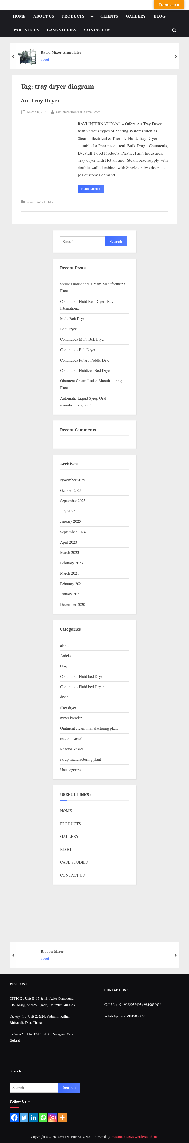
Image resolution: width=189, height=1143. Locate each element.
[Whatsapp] (43, 1117)
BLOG (160, 16)
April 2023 (68, 542)
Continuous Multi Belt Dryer (82, 339)
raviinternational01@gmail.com (78, 111)
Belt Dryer (68, 329)
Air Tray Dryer (40, 100)
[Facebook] (14, 1117)
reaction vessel (71, 738)
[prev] (13, 56)
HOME (19, 16)
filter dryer (68, 707)
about (45, 59)
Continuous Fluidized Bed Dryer (85, 370)
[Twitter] (24, 1117)
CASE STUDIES (61, 30)
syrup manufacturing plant (80, 759)
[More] (62, 1117)
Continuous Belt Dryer (77, 349)
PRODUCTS (73, 16)
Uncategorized (71, 769)
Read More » (92, 188)
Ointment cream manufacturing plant (89, 728)
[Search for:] (82, 241)
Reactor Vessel (71, 749)
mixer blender (71, 718)
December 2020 (72, 604)
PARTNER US (26, 30)
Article (41, 202)
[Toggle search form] (174, 30)
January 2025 (70, 521)
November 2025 (72, 480)
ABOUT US (43, 16)
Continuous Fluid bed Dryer (82, 676)
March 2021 (69, 573)
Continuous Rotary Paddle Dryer (85, 360)
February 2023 (71, 562)
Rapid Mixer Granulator (61, 52)
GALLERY (136, 16)
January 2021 (70, 594)
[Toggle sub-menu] (91, 16)
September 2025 (73, 500)
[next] (175, 56)
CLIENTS (109, 16)
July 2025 (67, 511)
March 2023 (69, 552)
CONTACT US (97, 30)
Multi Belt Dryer (73, 318)
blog (51, 202)
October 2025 (70, 490)
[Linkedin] (33, 1117)
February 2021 (71, 583)
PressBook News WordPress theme (134, 1136)
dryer (64, 697)
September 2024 (73, 532)
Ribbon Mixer (52, 951)
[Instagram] (52, 1117)
